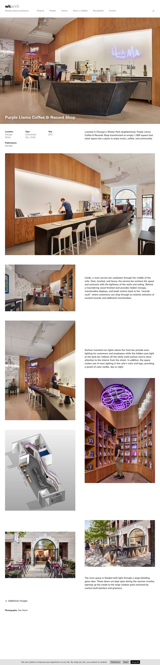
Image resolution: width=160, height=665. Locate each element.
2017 (50, 134)
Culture (64, 10)
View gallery (6, 19)
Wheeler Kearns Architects (17, 11)
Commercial (30, 134)
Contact (112, 10)
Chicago (8, 134)
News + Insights (80, 10)
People (53, 10)
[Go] (153, 10)
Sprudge (9, 145)
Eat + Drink (30, 137)
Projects (40, 10)
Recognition (98, 10)
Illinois (8, 137)
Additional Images (18, 600)
